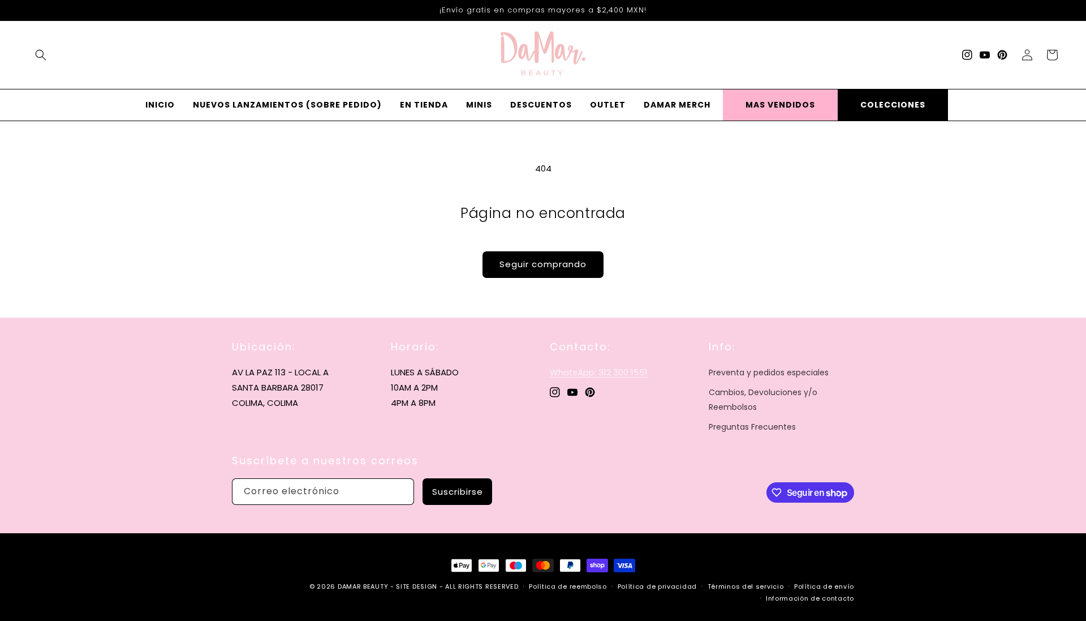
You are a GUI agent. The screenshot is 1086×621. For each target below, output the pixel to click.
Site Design (416, 586)
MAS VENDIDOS (780, 104)
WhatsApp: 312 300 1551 (599, 372)
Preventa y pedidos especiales (769, 372)
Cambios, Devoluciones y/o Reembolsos (763, 399)
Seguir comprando (543, 264)
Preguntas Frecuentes (752, 426)
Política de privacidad (657, 586)
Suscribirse (457, 492)
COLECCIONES (892, 104)
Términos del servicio (746, 586)
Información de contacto (810, 598)
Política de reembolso (568, 586)
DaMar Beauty (363, 586)
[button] (40, 54)
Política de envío (824, 586)
